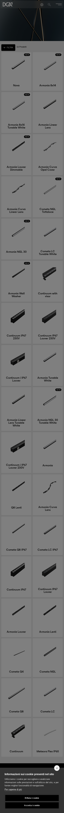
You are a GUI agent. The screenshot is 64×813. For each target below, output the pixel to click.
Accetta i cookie (32, 805)
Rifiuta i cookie (32, 798)
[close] (57, 768)
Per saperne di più (13, 789)
